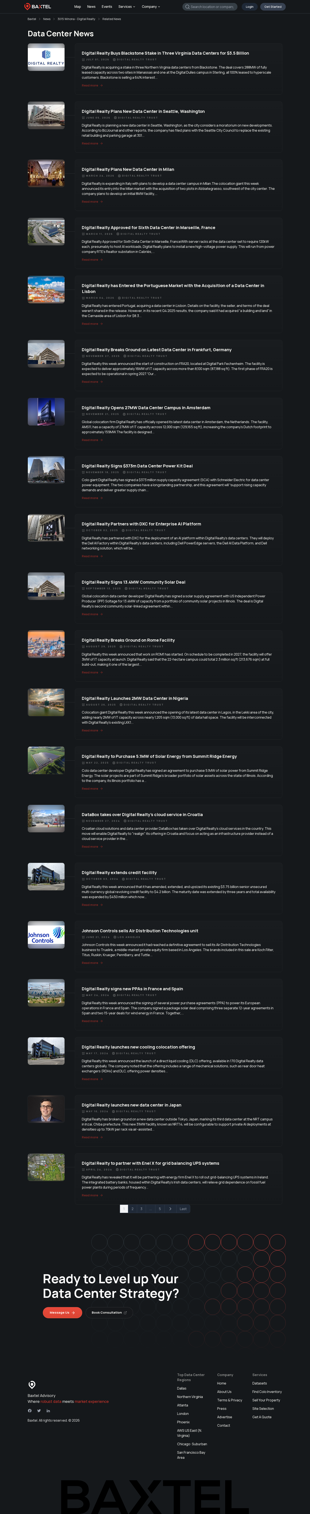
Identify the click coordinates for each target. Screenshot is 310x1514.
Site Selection (263, 1408)
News (91, 6)
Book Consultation (107, 1312)
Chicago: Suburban (192, 1444)
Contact (223, 1425)
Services (125, 6)
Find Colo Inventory (267, 1391)
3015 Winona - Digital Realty (76, 19)
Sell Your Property (266, 1400)
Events (107, 6)
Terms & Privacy (229, 1400)
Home (221, 1383)
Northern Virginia (190, 1396)
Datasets (259, 1383)
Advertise (224, 1417)
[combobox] (210, 7)
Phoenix (183, 1422)
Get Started (273, 7)
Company (149, 6)
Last (183, 1208)
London (183, 1413)
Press (221, 1408)
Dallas (181, 1388)
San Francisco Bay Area (191, 1455)
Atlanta (182, 1405)
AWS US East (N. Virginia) (189, 1433)
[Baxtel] (37, 7)
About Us (224, 1391)
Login (249, 7)
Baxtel (32, 19)
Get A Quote (262, 1417)
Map (77, 6)
